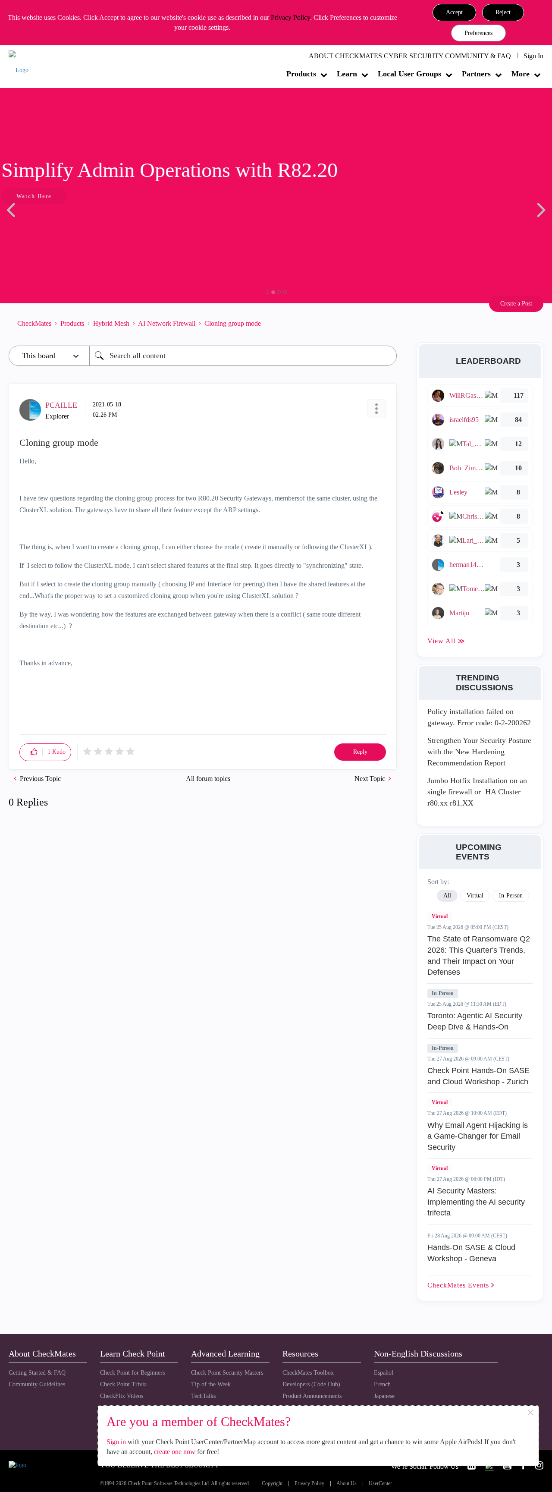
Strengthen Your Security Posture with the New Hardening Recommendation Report (479, 751)
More (520, 73)
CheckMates (34, 323)
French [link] (382, 1384)
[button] (454, 12)
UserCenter (380, 1483)
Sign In (533, 56)
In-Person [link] (511, 895)
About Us (346, 1483)
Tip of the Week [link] (211, 1384)
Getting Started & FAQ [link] (37, 1372)
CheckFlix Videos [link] (121, 1396)
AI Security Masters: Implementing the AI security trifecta (476, 1202)
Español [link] (383, 1372)
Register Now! (69, 222)
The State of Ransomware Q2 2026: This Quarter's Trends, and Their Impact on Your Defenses (478, 955)
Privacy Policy (290, 17)
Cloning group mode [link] (232, 323)
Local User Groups (409, 73)
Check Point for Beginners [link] (132, 1372)
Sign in (116, 1441)
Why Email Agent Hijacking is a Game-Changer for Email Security (477, 1136)
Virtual (440, 916)
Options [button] (386, 323)
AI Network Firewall (166, 323)
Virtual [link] (475, 895)
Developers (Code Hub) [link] (311, 1384)
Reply (360, 752)
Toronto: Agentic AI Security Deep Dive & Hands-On (474, 1021)
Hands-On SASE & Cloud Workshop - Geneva (471, 1253)
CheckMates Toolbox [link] (308, 1372)
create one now (174, 1451)
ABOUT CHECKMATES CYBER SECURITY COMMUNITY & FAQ (410, 56)
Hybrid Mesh (111, 323)
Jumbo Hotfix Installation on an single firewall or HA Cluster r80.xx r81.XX (477, 791)
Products (301, 73)
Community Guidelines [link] (37, 1384)
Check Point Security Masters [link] (227, 1372)
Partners (476, 73)
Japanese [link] (384, 1396)
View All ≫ (446, 641)
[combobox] (243, 356)
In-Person (443, 993)
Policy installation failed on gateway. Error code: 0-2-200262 (479, 717)
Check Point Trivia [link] (123, 1384)
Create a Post (516, 303)
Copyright (272, 1483)
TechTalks (203, 1396)
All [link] (447, 895)
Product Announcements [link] (312, 1396)
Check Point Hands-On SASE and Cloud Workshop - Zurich (478, 1076)
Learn (347, 73)
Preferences (478, 33)
